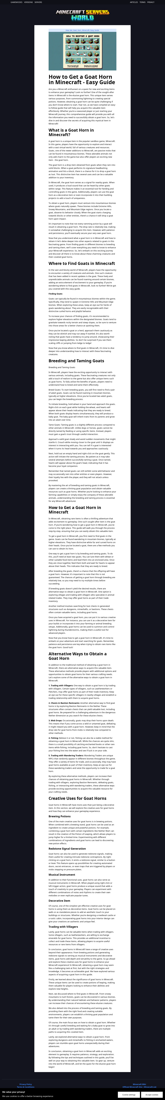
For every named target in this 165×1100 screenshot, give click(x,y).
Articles (134, 2)
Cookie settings (128, 1094)
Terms (142, 2)
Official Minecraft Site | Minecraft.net (139, 1087)
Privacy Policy (26, 1084)
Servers (38, 2)
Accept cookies (152, 1094)
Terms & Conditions (25, 1087)
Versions (28, 2)
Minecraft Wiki (139, 1084)
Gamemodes (16, 2)
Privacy (150, 2)
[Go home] (82, 15)
